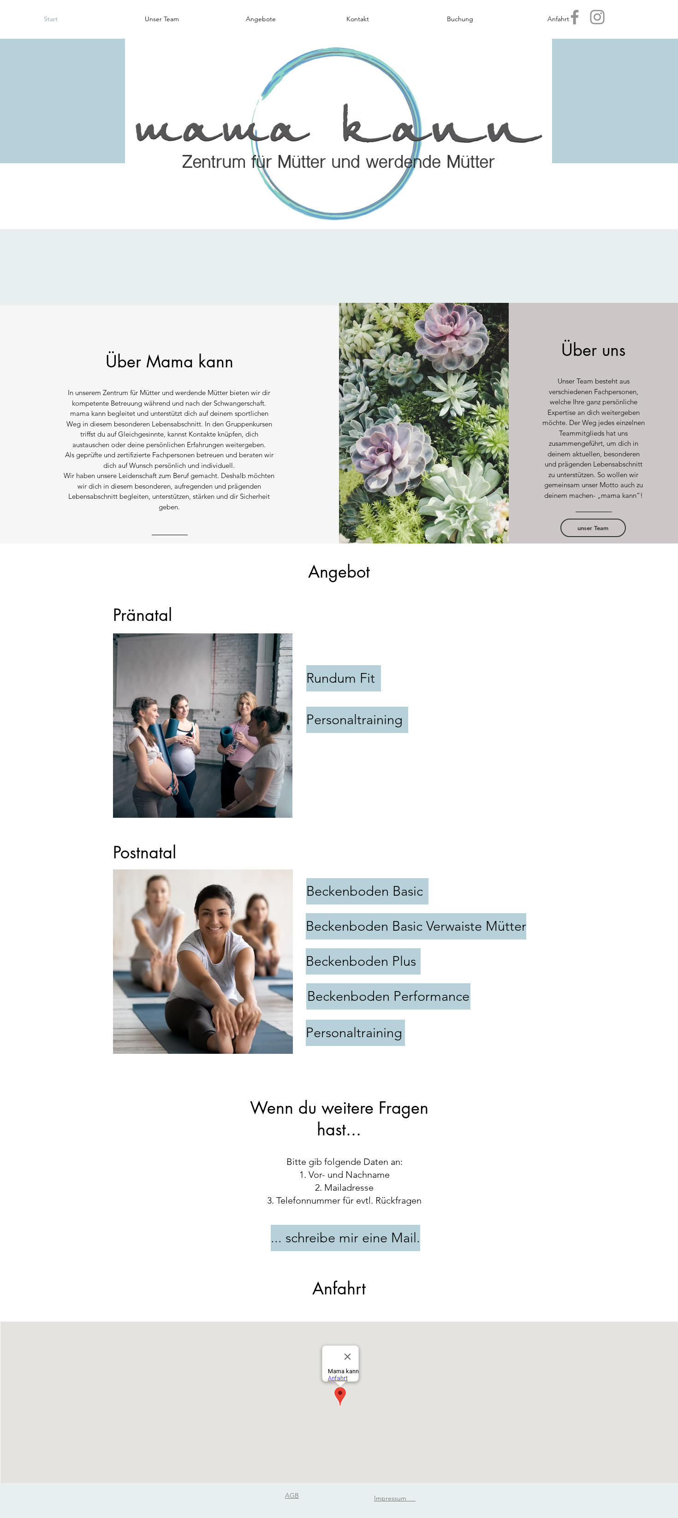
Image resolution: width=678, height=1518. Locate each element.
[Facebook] (574, 17)
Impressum (395, 1498)
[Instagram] (597, 17)
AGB (292, 1495)
